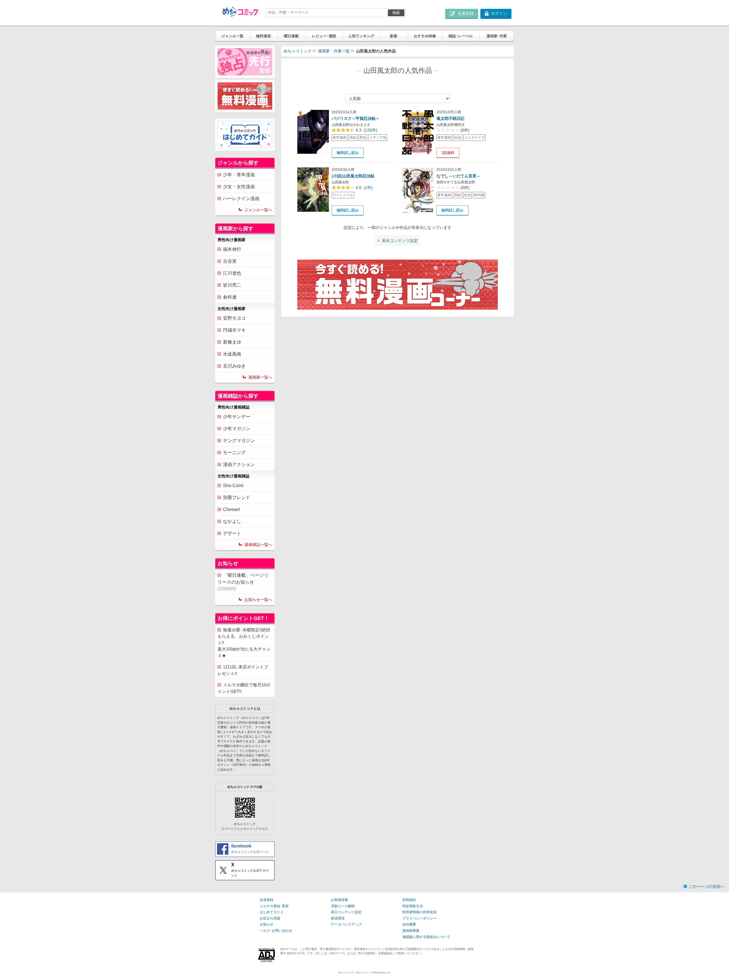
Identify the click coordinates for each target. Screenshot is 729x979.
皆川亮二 (232, 285)
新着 (393, 36)
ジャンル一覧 (232, 36)
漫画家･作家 (496, 36)
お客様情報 (339, 900)
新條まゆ (232, 342)
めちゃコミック (298, 51)
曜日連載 (291, 36)
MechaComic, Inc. (382, 972)
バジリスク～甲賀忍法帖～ (356, 118)
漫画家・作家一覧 (334, 51)
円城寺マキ (234, 330)
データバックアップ (346, 924)
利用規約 (409, 900)
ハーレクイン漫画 (241, 198)
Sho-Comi (233, 485)
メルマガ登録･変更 (274, 906)
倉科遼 (230, 297)
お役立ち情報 (270, 918)
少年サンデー (236, 416)
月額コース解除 (343, 906)
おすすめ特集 (425, 36)
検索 (396, 13)
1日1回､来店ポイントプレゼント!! (243, 670)
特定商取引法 (412, 906)
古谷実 (230, 261)
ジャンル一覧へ (258, 210)
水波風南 (232, 354)
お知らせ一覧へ (258, 599)
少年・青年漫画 (239, 174)
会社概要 (409, 924)
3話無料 (447, 153)
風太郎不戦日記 (450, 118)
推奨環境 (338, 918)
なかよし (232, 521)
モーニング (234, 452)
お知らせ (266, 924)
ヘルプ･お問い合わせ (276, 931)
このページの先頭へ (706, 886)
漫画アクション (239, 464)
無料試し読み (348, 153)
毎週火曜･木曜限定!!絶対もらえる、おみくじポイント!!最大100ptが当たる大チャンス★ (244, 642)
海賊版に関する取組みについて (426, 937)
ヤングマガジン (239, 440)
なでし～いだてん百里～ (458, 176)
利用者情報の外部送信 (419, 912)
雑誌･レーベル (461, 36)
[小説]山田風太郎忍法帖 (353, 176)
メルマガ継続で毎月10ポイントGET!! (244, 688)
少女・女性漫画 (239, 186)
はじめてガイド (272, 912)
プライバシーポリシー (419, 918)
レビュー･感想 (324, 36)
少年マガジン (236, 428)
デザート (232, 533)
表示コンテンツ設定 (346, 912)
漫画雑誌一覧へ (258, 544)
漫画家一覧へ (260, 377)
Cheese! (231, 509)
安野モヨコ (234, 318)
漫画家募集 (410, 931)
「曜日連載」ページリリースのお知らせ (243, 582)
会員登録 (266, 900)
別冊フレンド (236, 497)
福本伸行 (232, 249)
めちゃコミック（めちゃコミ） (354, 972)
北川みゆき (234, 366)
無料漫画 (263, 36)
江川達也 (232, 273)
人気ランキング (361, 36)
